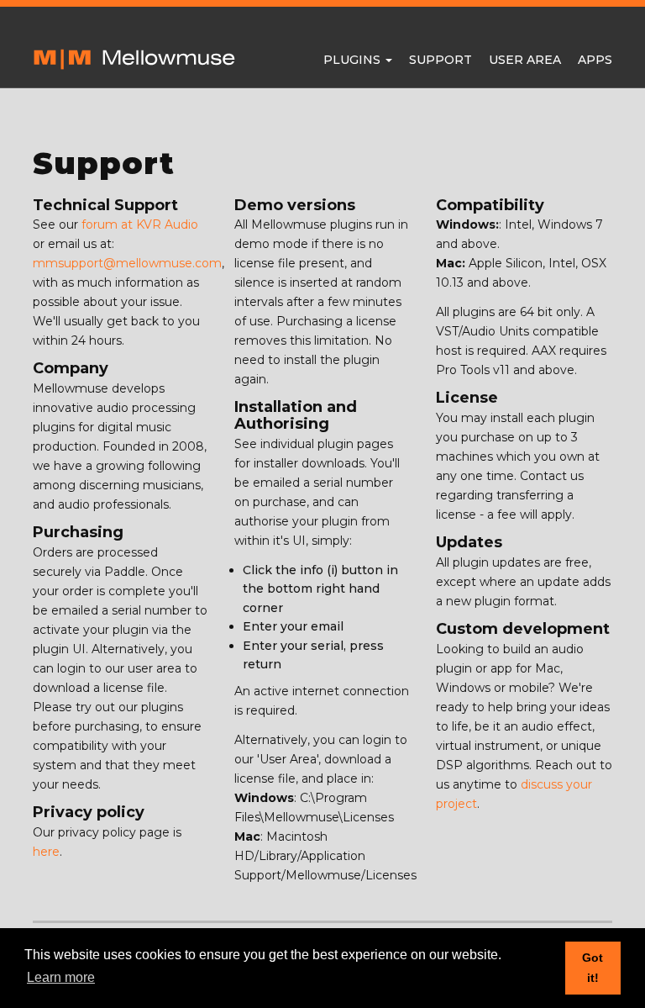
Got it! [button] (592, 967)
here (46, 851)
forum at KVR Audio (139, 224)
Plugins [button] (353, 59)
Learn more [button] (61, 977)
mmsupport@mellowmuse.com (127, 263)
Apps (595, 59)
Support (440, 59)
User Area (525, 59)
